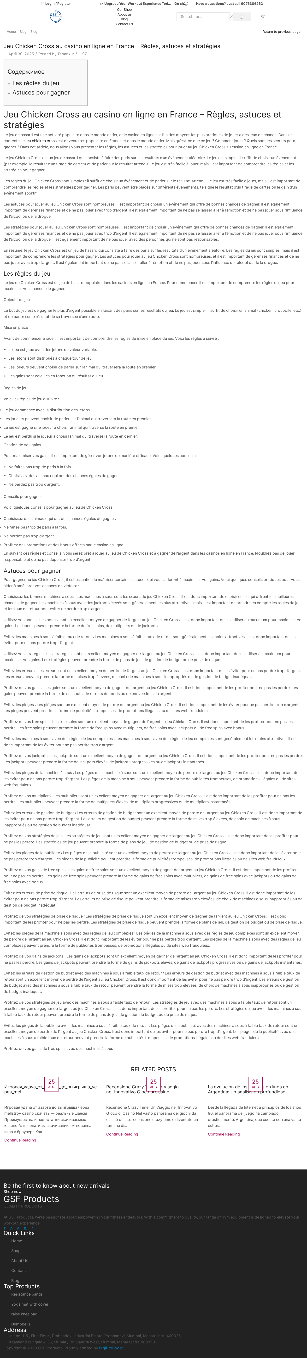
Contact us (124, 24)
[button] (13, 1191)
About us (124, 14)
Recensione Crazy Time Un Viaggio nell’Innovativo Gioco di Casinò (142, 1089)
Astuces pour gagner (41, 92)
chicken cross (44, 141)
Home (11, 31)
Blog (124, 19)
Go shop (181, 3)
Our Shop (124, 9)
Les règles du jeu (35, 83)
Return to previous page (282, 31)
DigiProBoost (111, 1348)
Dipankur (66, 54)
